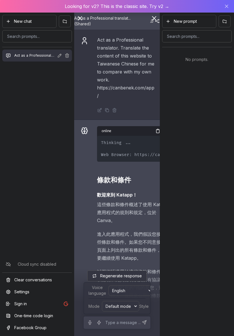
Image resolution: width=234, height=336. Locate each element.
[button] (117, 6)
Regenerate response (121, 275)
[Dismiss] (227, 6)
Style (144, 306)
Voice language (97, 290)
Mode (94, 306)
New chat (23, 21)
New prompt (185, 21)
